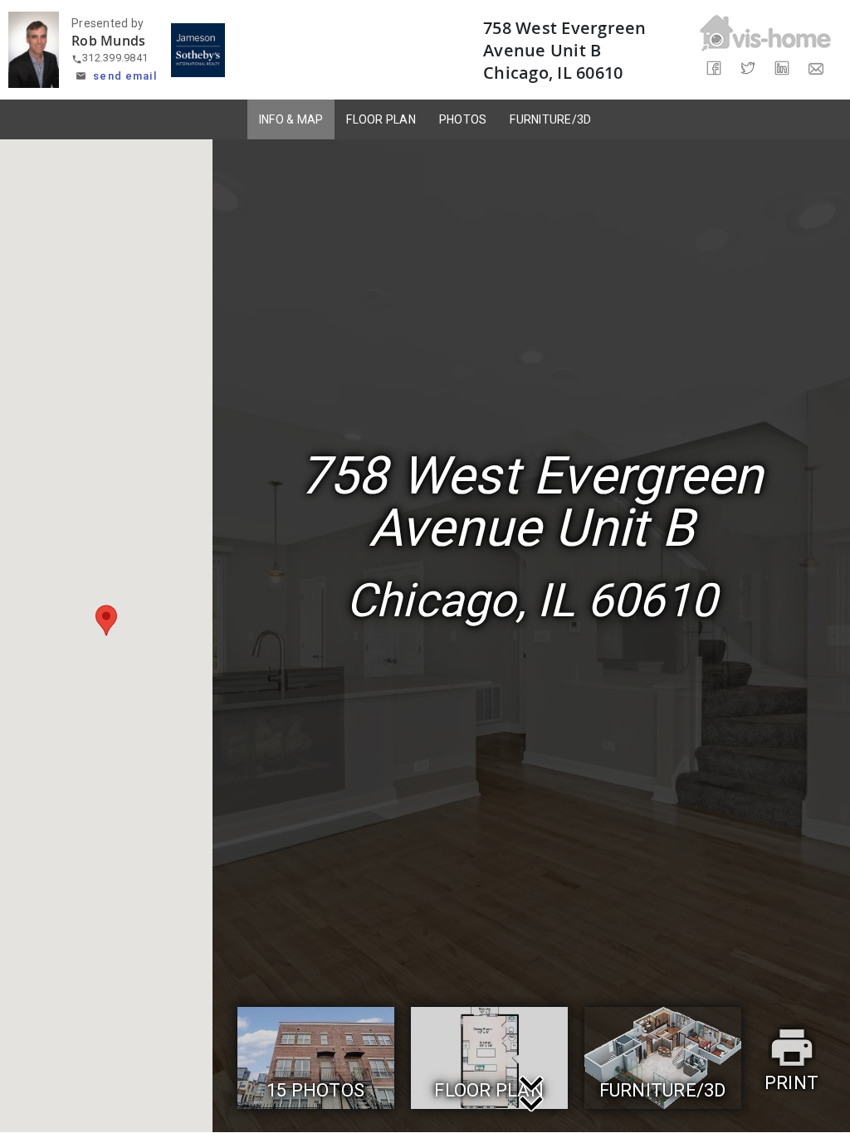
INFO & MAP (291, 119)
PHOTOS (463, 119)
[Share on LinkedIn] (782, 68)
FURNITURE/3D (550, 119)
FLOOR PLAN (381, 119)
